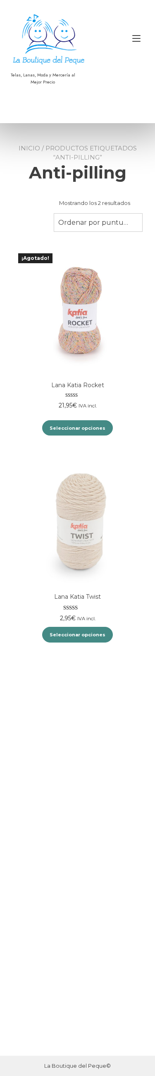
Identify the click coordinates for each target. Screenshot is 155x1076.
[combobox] (98, 222)
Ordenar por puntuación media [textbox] (98, 222)
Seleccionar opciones (77, 428)
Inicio (29, 148)
